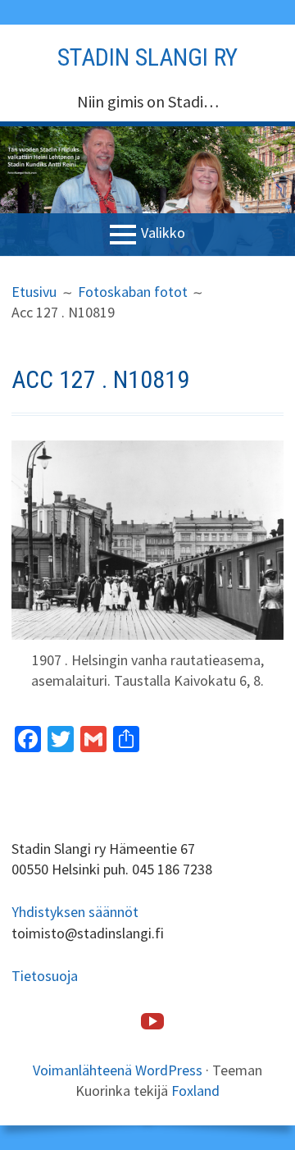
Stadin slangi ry (147, 57)
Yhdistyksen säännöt (74, 911)
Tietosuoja (44, 975)
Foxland (195, 1090)
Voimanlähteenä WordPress (117, 1070)
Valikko (163, 232)
